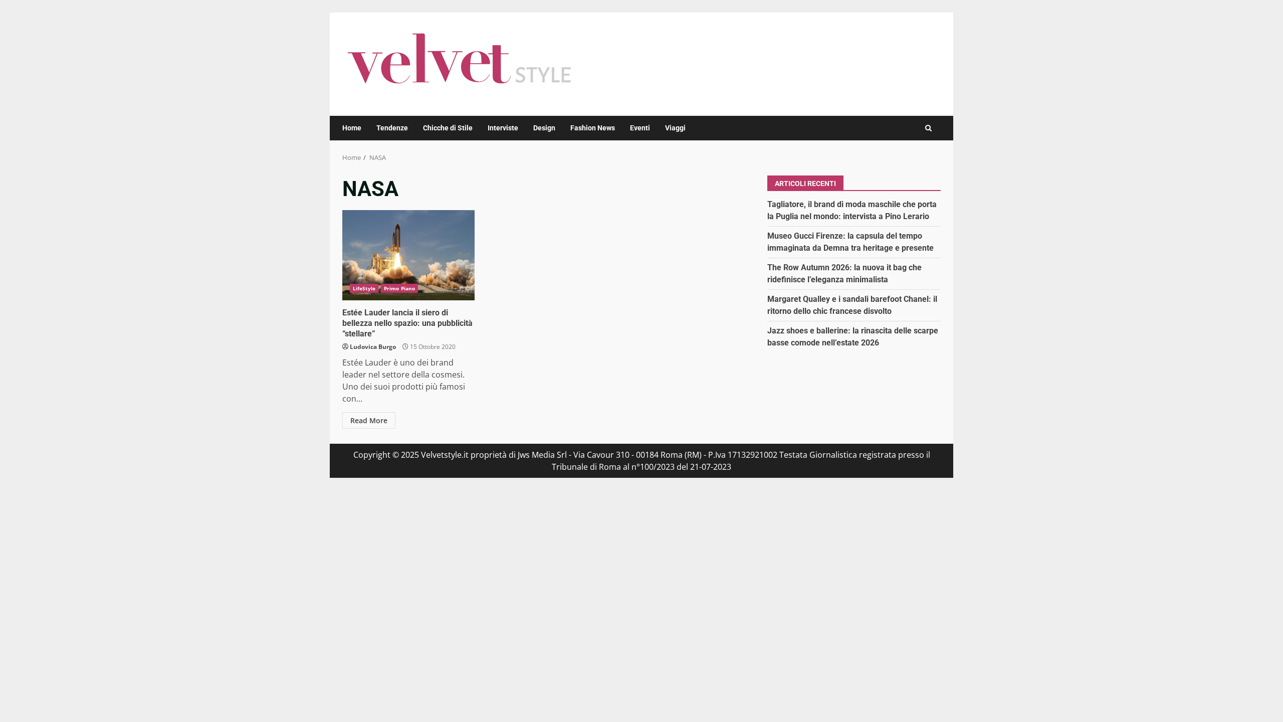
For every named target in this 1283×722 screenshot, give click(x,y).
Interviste (503, 128)
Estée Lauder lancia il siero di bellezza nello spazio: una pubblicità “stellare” (408, 255)
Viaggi (675, 128)
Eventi (640, 128)
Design (544, 128)
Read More (368, 420)
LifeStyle (364, 288)
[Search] (928, 128)
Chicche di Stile (448, 128)
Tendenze (392, 128)
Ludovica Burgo (373, 346)
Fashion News (592, 128)
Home (351, 128)
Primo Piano (399, 288)
